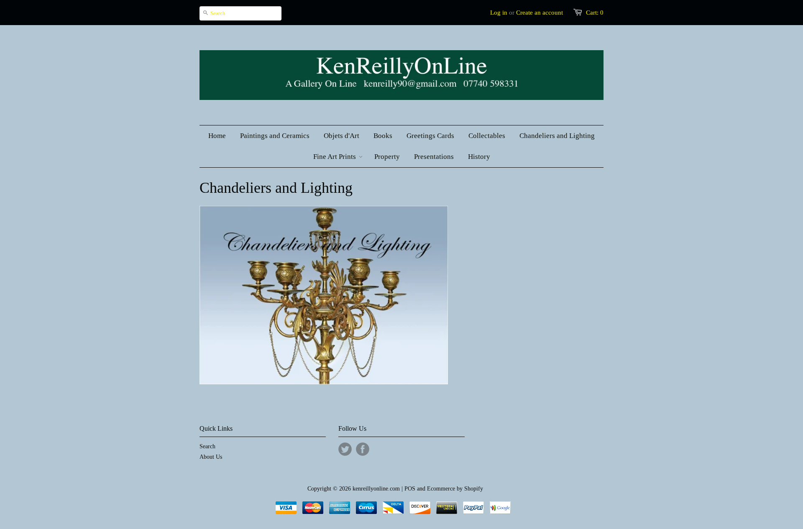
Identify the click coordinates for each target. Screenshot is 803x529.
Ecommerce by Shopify (455, 489)
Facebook (362, 449)
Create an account (539, 12)
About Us (210, 457)
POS (409, 489)
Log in (498, 12)
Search (207, 446)
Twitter (345, 449)
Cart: (595, 12)
